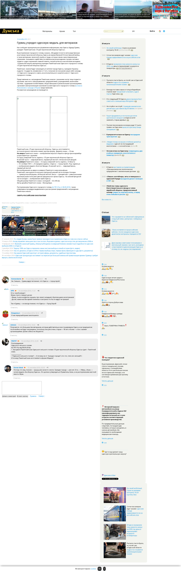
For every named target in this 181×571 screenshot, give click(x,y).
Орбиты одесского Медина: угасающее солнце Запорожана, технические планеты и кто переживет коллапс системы (13, 231)
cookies (93, 569)
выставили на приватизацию (124, 167)
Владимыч (15, 313)
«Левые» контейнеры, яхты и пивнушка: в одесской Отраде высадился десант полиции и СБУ (55, 17)
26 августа (106, 163)
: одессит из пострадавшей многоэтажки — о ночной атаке (121, 145)
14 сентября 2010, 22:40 (29, 341)
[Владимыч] (5, 317)
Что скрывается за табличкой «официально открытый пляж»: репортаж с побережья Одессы (128, 219)
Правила (33, 396)
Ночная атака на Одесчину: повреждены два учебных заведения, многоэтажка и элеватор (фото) (18, 17)
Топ (74, 31)
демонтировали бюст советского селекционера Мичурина (124, 100)
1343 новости (15, 210)
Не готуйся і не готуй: (115, 106)
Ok (100, 569)
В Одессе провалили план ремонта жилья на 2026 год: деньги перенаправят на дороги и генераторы (134, 530)
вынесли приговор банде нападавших (124, 128)
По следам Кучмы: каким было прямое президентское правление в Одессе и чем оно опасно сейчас (51, 239)
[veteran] (5, 325)
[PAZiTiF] (5, 345)
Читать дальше (107, 381)
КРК (12, 291)
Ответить (14, 285)
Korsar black (18, 367)
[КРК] (6, 289)
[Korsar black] (7, 372)
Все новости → (107, 199)
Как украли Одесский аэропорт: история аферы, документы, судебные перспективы (45, 253)
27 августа (106, 76)
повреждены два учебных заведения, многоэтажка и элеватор (124, 153)
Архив (62, 31)
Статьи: (105, 212)
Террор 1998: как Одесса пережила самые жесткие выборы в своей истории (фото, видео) (47, 248)
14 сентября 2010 (22, 39)
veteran (13, 325)
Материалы (47, 31)
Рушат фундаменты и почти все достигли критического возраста (122, 117)
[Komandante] (5, 283)
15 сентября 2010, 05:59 (36, 367)
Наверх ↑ (22, 262)
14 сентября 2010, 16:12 (30, 313)
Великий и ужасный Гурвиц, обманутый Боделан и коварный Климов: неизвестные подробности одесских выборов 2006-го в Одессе (47, 245)
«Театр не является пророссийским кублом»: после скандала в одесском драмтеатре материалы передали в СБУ (126, 232)
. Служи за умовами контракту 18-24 (121, 49)
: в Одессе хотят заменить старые (121, 119)
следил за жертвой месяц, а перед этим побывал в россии (123, 193)
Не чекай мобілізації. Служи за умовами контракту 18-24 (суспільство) (134, 491)
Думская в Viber (110, 475)
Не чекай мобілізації (114, 48)
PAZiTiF (14, 341)
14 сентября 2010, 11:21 (27, 291)
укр (133, 31)
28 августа (106, 43)
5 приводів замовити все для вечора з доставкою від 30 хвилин (124, 107)
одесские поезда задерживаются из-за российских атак (123, 56)
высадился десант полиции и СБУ (125, 180)
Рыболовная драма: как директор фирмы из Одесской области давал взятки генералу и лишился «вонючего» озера (133, 16)
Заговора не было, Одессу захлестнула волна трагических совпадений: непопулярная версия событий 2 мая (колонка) (58, 231)
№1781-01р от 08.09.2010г (61, 187)
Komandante (16, 279)
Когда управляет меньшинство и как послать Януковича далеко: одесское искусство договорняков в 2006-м (53, 241)
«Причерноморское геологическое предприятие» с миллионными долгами (121, 170)
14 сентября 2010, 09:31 (34, 279)
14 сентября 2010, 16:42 (26, 325)
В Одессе (110, 64)
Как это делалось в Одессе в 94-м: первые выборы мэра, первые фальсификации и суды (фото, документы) (53, 251)
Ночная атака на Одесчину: (118, 151)
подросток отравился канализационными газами (118, 83)
